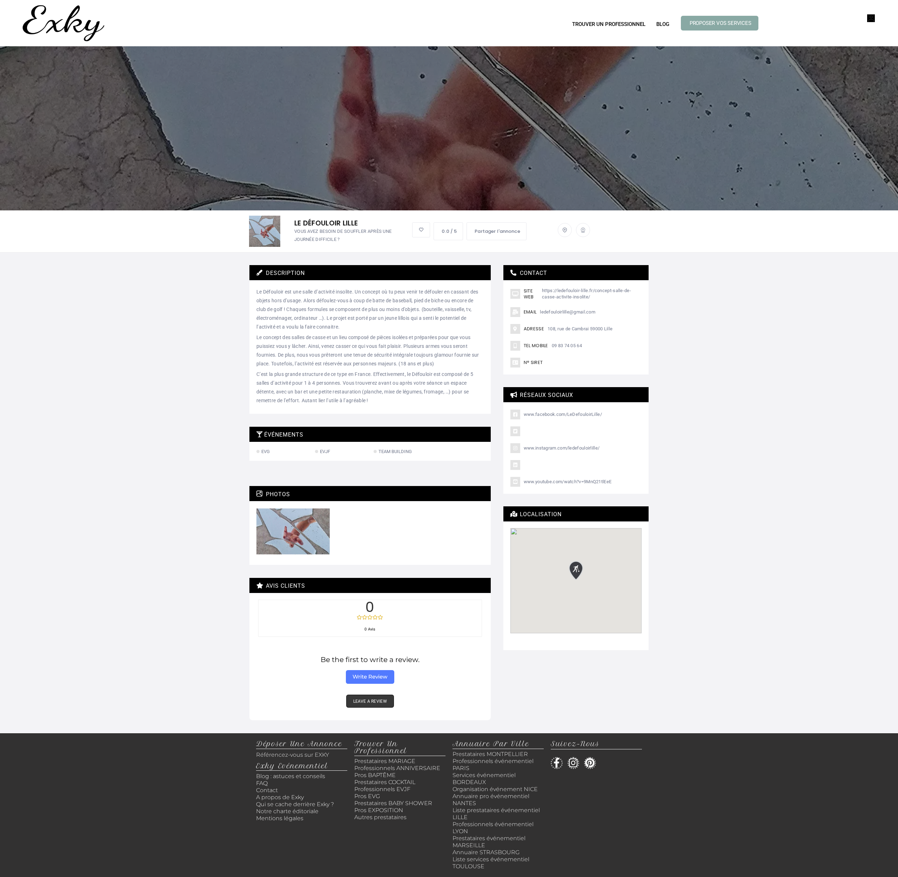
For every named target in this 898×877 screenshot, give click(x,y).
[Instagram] (573, 763)
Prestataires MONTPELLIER (490, 754)
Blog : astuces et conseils (291, 776)
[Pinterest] (590, 763)
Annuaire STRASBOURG (486, 852)
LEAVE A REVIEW (370, 701)
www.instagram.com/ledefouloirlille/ (562, 448)
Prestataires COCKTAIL (384, 782)
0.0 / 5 (449, 231)
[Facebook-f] (557, 763)
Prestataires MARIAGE (384, 761)
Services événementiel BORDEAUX (484, 778)
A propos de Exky (280, 797)
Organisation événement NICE (495, 789)
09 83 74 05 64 (567, 345)
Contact (267, 790)
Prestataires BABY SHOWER (393, 803)
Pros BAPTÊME (375, 775)
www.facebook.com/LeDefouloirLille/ (563, 414)
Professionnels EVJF (382, 789)
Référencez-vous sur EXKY (292, 754)
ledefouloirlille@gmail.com (567, 312)
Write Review (370, 676)
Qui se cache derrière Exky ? (295, 804)
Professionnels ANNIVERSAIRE (397, 768)
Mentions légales (279, 818)
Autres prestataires (380, 817)
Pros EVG (367, 796)
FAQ (262, 783)
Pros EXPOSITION (378, 810)
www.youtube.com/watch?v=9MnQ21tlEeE (568, 481)
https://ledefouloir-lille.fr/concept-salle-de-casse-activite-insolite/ (586, 293)
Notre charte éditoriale (287, 811)
